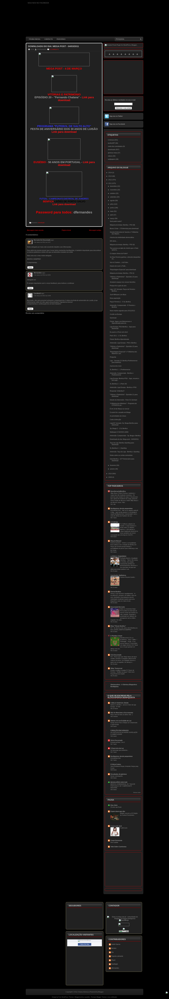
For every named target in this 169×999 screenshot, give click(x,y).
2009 (110, 477)
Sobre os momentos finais (128, 609)
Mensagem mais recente (35, 230)
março (112, 218)
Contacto (48, 39)
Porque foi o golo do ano (118, 286)
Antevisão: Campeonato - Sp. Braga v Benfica (125, 436)
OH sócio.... (114, 241)
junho (112, 208)
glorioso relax (112, 153)
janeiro (112, 469)
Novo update (114, 842)
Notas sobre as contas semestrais (121, 455)
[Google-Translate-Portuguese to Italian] (121, 55)
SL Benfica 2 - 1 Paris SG (118, 384)
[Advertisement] (71, 375)
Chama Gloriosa (83, 992)
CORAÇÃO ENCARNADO (119, 730)
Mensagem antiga (95, 230)
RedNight (114, 964)
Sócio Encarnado (116, 740)
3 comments (54, 49)
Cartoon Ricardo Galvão (127, 577)
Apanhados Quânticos (118, 575)
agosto (112, 200)
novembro (113, 190)
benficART (111, 143)
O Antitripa (114, 522)
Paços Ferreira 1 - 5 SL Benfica (120, 302)
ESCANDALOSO (115, 510)
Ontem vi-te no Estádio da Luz (120, 721)
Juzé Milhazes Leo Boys (118, 294)
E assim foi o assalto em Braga (120, 412)
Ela (112, 952)
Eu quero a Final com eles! (119, 332)
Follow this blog (84, 944)
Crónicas (111, 140)
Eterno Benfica (115, 592)
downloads (41, 222)
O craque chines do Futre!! (119, 253)
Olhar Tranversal (116, 668)
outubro (113, 193)
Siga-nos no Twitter (116, 116)
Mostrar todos (137, 792)
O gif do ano (123, 828)
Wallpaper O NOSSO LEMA (119, 432)
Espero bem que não (117, 811)
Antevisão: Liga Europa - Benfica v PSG (123, 387)
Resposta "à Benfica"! (117, 391)
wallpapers (111, 159)
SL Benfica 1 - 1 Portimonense (120, 369)
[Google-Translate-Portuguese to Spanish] (137, 55)
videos (110, 156)
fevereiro (113, 465)
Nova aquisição (115, 298)
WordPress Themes (68, 997)
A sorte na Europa (116, 314)
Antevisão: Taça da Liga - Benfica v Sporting (124, 452)
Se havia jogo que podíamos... (119, 750)
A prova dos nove (115, 366)
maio (112, 211)
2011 (110, 183)
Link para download (64, 131)
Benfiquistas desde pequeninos (121, 508)
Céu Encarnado (115, 655)
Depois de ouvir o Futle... (118, 266)
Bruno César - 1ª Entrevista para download (124, 228)
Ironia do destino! (115, 543)
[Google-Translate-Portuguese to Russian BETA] (133, 55)
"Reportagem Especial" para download (123, 269)
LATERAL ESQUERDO (118, 556)
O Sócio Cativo (115, 764)
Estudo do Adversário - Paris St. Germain (123, 400)
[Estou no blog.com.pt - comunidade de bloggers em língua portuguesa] (124, 918)
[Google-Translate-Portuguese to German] (117, 55)
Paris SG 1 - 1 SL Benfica (118, 336)
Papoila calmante (117, 956)
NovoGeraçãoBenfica (118, 491)
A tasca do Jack (116, 826)
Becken (113, 948)
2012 (110, 180)
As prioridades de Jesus (118, 416)
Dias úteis (114, 805)
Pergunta (113, 357)
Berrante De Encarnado (42, 240)
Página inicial (34, 39)
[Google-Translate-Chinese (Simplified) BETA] (109, 55)
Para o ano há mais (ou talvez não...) (121, 714)
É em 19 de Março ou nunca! (119, 409)
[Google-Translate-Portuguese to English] (129, 55)
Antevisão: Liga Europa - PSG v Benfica (123, 343)
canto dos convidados (115, 146)
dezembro (113, 186)
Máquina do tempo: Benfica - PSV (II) (122, 244)
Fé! (111, 628)
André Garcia (115, 944)
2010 (110, 474)
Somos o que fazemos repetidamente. (122, 593)
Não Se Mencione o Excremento (121, 713)
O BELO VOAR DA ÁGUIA (119, 703)
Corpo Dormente (116, 840)
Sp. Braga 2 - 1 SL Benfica (119, 428)
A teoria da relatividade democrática (122, 237)
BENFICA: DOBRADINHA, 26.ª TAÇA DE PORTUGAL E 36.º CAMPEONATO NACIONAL (122, 786)
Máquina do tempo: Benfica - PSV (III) (122, 225)
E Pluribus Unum (116, 636)
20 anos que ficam (115, 807)
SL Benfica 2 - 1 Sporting (118, 448)
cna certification (112, 997)
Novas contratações (116, 776)
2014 (110, 172)
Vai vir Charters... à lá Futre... (119, 262)
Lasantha (87, 997)
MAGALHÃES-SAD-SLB (118, 782)
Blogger (101, 992)
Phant (113, 960)
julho (112, 204)
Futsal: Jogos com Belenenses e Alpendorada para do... (121, 322)
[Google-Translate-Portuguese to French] (113, 55)
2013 (110, 176)
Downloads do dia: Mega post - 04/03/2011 (53, 46)
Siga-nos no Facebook (117, 124)
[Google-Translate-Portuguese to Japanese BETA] (125, 55)
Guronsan (113, 318)
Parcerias (61, 39)
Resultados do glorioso (118, 774)
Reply (30, 267)
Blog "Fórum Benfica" (118, 626)
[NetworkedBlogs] (84, 940)
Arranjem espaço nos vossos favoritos (122, 282)
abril (111, 215)
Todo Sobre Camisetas (118, 847)
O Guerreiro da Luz (117, 748)
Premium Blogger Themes (99, 997)
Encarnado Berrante (117, 607)
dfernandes (38, 273)
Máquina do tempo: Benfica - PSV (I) (122, 273)
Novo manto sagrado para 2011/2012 (122, 311)
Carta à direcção (115, 419)
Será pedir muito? (116, 221)
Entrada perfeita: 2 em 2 (117, 742)
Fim (111, 657)
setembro (113, 197)
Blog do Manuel (115, 541)
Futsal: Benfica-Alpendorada (119, 339)
